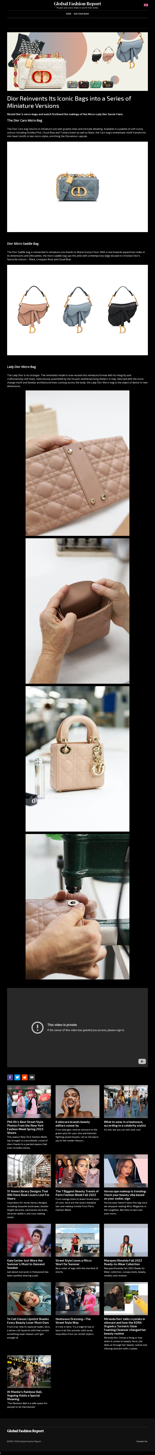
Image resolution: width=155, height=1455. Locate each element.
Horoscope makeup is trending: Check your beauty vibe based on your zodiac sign (125, 1194)
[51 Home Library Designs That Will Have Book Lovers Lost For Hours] (29, 1170)
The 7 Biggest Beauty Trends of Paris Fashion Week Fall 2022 (77, 1193)
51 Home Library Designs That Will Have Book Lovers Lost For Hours (28, 1194)
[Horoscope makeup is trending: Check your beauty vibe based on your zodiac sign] (126, 1170)
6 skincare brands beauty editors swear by (73, 1123)
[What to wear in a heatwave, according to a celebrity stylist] (126, 1101)
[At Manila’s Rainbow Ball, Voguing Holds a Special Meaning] (29, 1371)
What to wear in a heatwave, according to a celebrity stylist (125, 1123)
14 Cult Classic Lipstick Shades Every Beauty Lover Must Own (28, 1320)
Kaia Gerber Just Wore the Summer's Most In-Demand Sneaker (26, 1264)
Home (68, 14)
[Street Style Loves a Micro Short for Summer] (77, 1240)
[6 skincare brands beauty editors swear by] (77, 1101)
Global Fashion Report (77, 3)
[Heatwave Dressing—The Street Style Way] (77, 1298)
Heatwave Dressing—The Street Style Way (73, 1320)
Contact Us (142, 1441)
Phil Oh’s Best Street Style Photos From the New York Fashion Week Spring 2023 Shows (25, 1127)
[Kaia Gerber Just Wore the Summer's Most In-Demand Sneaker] (29, 1240)
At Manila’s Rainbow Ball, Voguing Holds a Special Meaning (24, 1395)
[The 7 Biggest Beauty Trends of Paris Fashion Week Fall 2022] (77, 1170)
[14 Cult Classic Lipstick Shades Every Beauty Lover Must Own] (29, 1298)
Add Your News (81, 14)
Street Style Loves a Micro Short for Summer (74, 1262)
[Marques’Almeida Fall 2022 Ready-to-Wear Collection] (126, 1240)
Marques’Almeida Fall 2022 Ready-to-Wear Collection (123, 1262)
